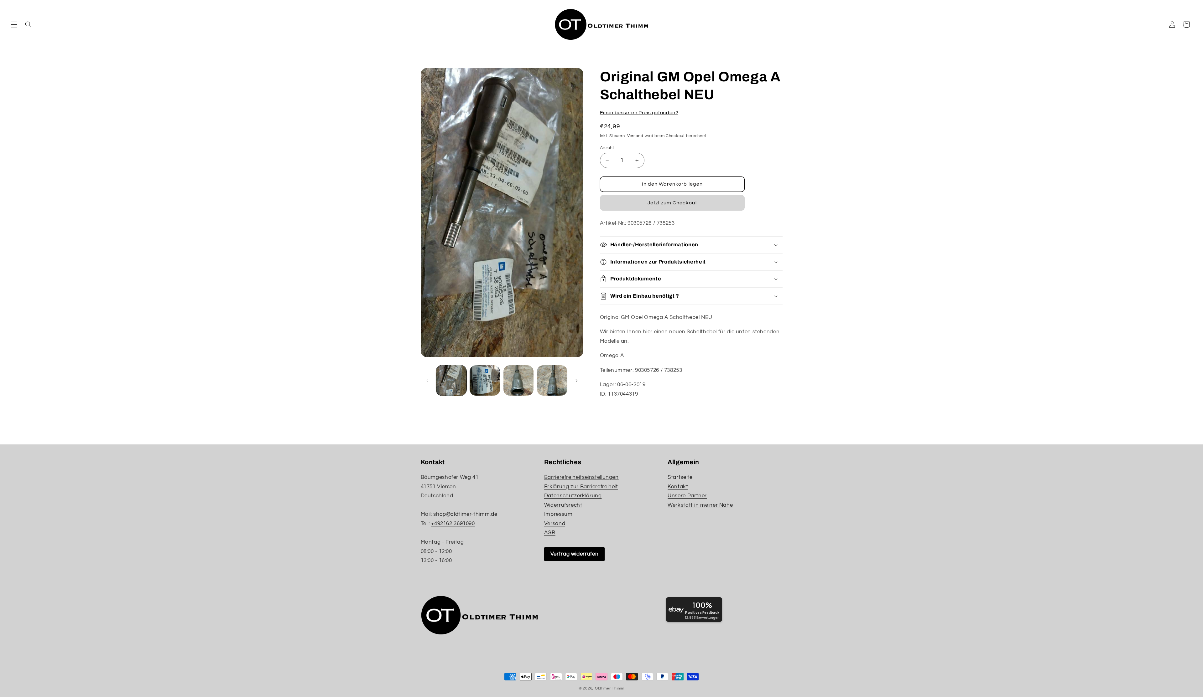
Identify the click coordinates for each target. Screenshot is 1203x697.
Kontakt (678, 486)
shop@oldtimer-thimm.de (465, 514)
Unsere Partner (687, 496)
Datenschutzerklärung (573, 496)
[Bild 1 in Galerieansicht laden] (451, 380)
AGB (549, 533)
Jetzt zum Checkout (672, 202)
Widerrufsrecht (563, 505)
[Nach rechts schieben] (576, 380)
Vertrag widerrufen (574, 554)
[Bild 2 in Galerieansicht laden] (485, 380)
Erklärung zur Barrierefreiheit (581, 486)
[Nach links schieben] (428, 380)
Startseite (680, 477)
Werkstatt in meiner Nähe (700, 505)
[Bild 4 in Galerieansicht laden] (552, 380)
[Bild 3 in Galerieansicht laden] (518, 380)
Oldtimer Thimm (609, 688)
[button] (14, 24)
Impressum (558, 514)
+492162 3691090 (453, 523)
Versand (635, 136)
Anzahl (607, 148)
